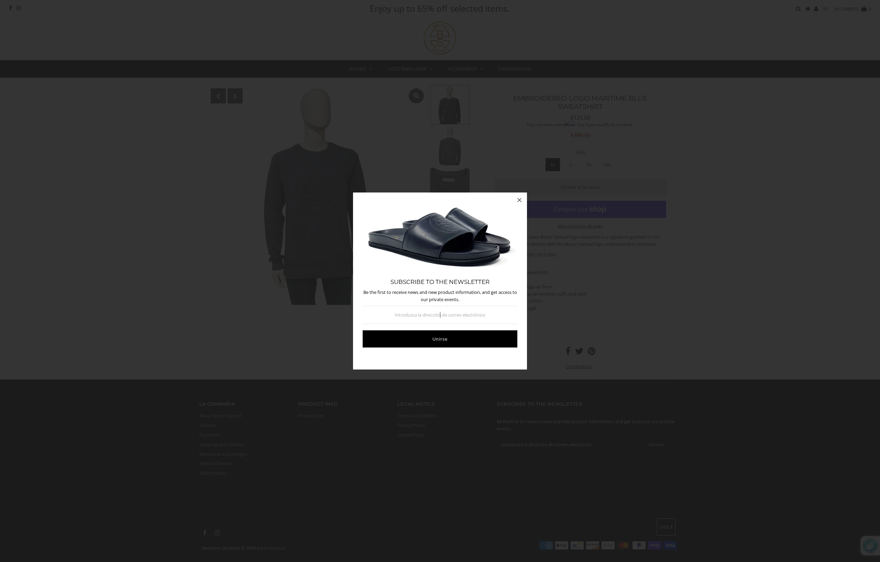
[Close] (519, 200)
